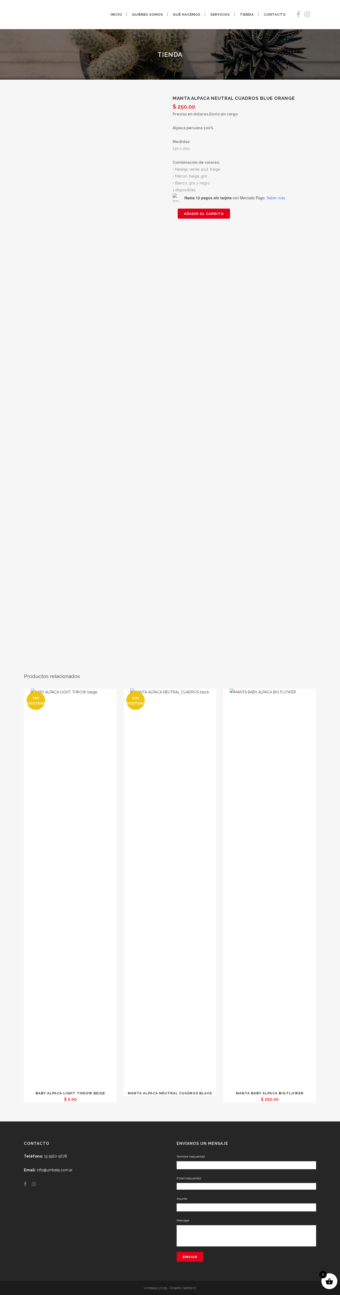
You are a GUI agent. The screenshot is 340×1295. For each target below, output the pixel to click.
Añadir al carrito (204, 214)
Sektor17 (189, 1288)
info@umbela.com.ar (55, 1170)
